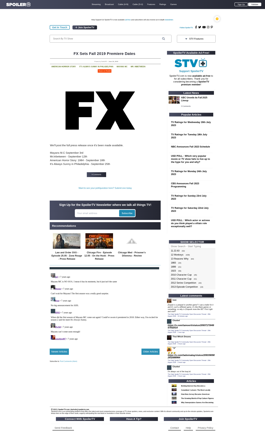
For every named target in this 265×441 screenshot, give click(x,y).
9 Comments (96, 175)
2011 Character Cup (181, 278)
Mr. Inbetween (138, 67)
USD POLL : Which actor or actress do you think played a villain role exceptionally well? (190, 223)
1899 (173, 266)
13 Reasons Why (180, 258)
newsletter (169, 20)
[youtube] (204, 27)
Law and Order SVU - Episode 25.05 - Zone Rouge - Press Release (66, 255)
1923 (173, 270)
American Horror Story (63, 67)
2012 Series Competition (183, 283)
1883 (173, 262)
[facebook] (196, 27)
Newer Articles (59, 351)
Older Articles (150, 351)
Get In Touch (59, 27)
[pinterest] (211, 27)
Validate (254, 4)
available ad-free (201, 76)
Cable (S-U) (138, 4)
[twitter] (200, 27)
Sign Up (241, 4)
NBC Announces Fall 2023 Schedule (190, 146)
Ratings (162, 4)
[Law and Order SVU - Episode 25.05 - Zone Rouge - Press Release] (66, 249)
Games (173, 4)
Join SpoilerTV (85, 27)
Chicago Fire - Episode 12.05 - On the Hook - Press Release (99, 255)
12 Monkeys (177, 254)
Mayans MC (122, 67)
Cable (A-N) (123, 4)
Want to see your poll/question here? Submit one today (105, 188)
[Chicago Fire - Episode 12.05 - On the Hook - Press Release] (99, 249)
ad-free (128, 20)
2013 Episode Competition (184, 287)
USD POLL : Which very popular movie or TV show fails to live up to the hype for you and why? (190, 159)
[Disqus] (105, 306)
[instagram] (208, 27)
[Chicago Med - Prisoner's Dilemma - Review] (132, 249)
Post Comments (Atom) (68, 361)
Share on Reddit (104, 71)
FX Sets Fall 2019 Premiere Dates (104, 53)
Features (151, 4)
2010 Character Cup (181, 274)
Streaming (96, 4)
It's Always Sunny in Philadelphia (96, 67)
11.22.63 (175, 250)
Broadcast (109, 4)
